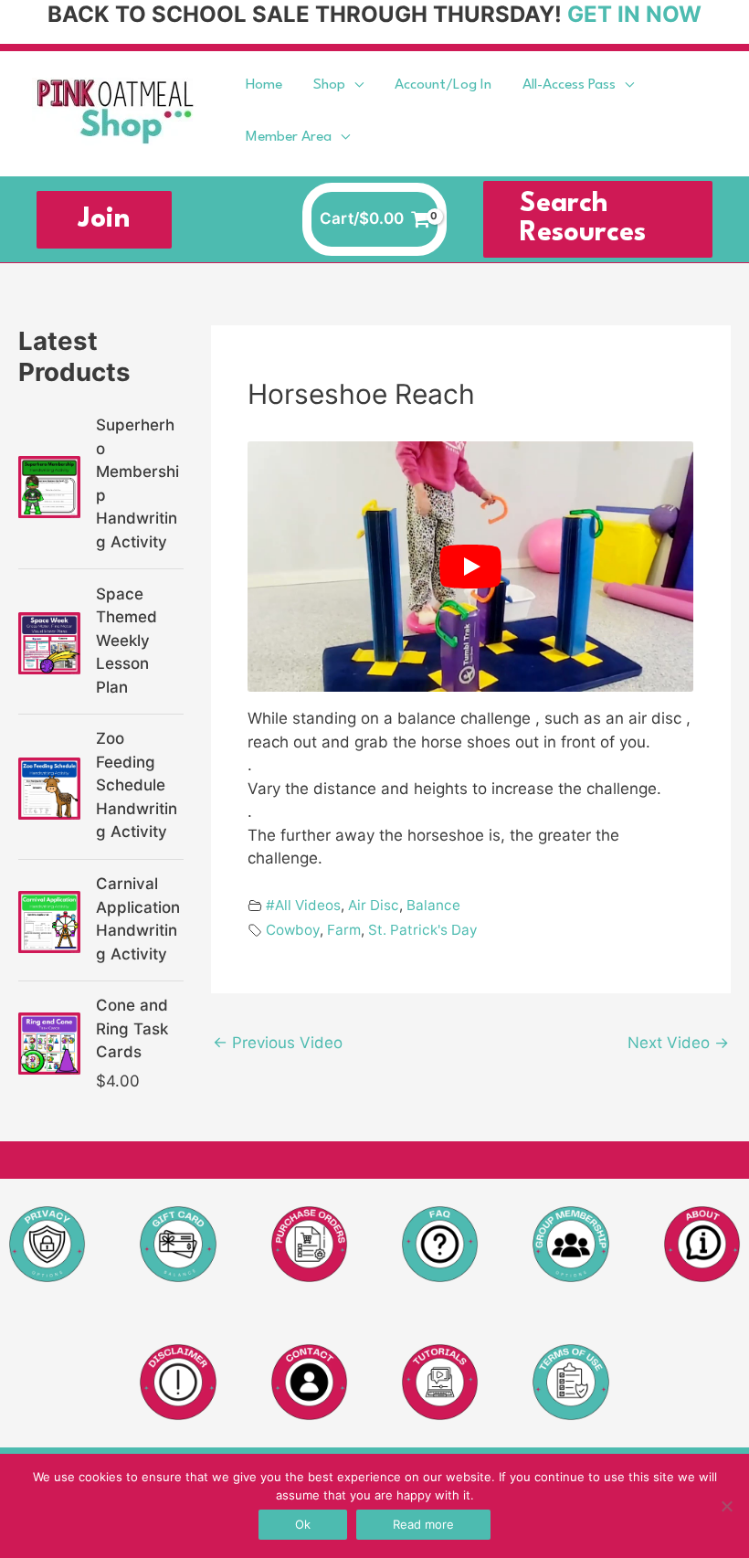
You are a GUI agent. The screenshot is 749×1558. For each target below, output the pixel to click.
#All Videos (303, 905)
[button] (354, 85)
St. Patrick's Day (423, 929)
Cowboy (293, 929)
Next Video (678, 1042)
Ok (303, 1524)
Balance (433, 905)
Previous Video (278, 1042)
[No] (726, 1506)
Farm (344, 929)
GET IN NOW (634, 14)
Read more (423, 1524)
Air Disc (373, 905)
